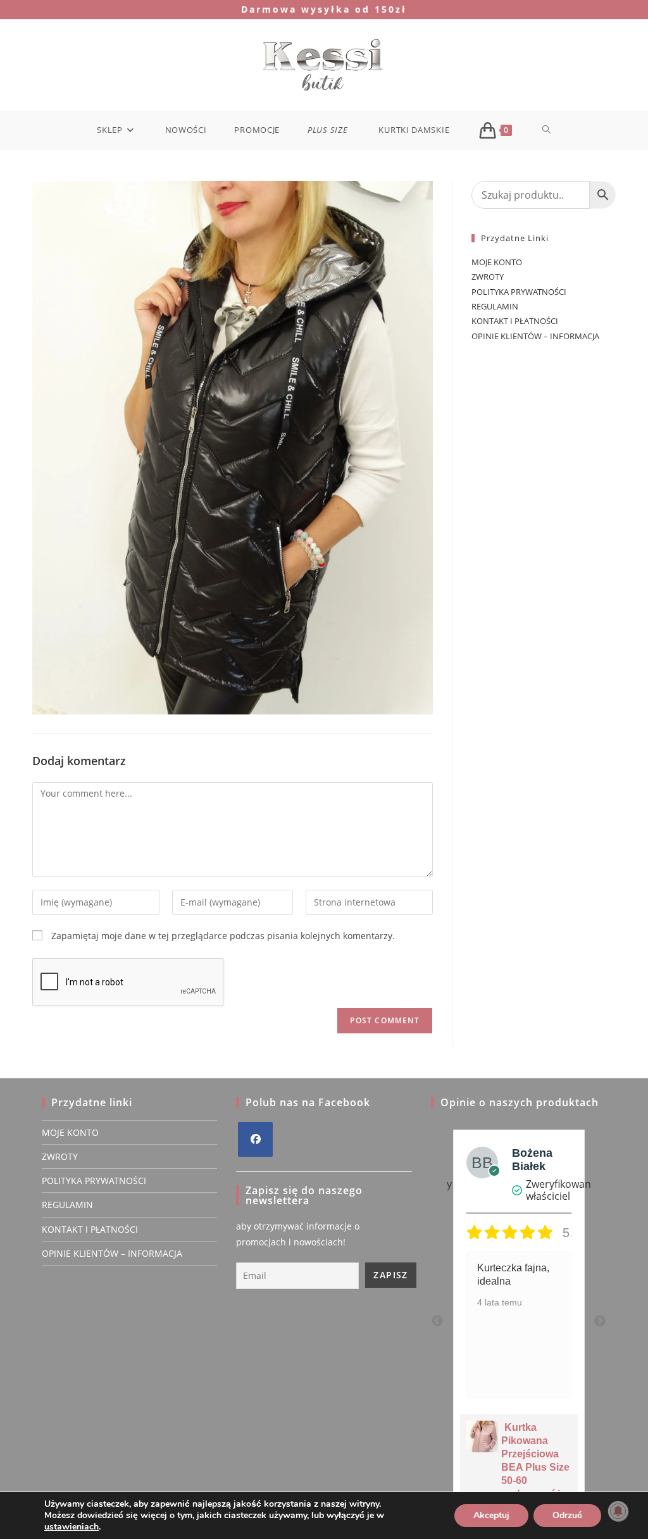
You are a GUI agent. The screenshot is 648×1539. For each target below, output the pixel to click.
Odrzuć (567, 1515)
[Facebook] (255, 1139)
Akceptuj (491, 1515)
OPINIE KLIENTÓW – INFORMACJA (535, 336)
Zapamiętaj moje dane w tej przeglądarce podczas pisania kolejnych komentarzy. (223, 936)
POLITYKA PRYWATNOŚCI (518, 291)
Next (600, 1321)
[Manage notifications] (618, 1511)
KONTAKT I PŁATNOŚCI (514, 321)
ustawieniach (71, 1527)
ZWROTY (487, 276)
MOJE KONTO (496, 262)
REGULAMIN (494, 306)
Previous (437, 1321)
